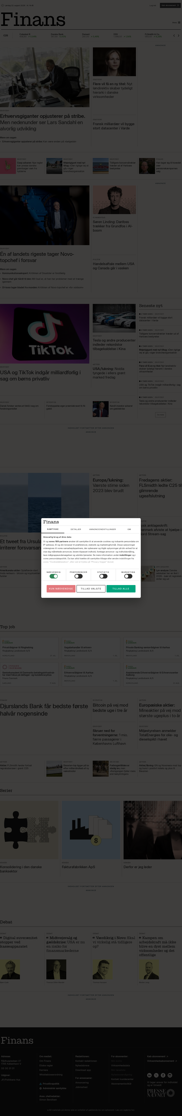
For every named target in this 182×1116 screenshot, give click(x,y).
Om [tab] (129, 529)
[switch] (79, 576)
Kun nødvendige (61, 588)
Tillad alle (120, 588)
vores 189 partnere (58, 541)
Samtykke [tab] (53, 529)
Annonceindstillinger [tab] (102, 529)
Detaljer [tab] (76, 529)
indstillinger (125, 555)
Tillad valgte (91, 588)
